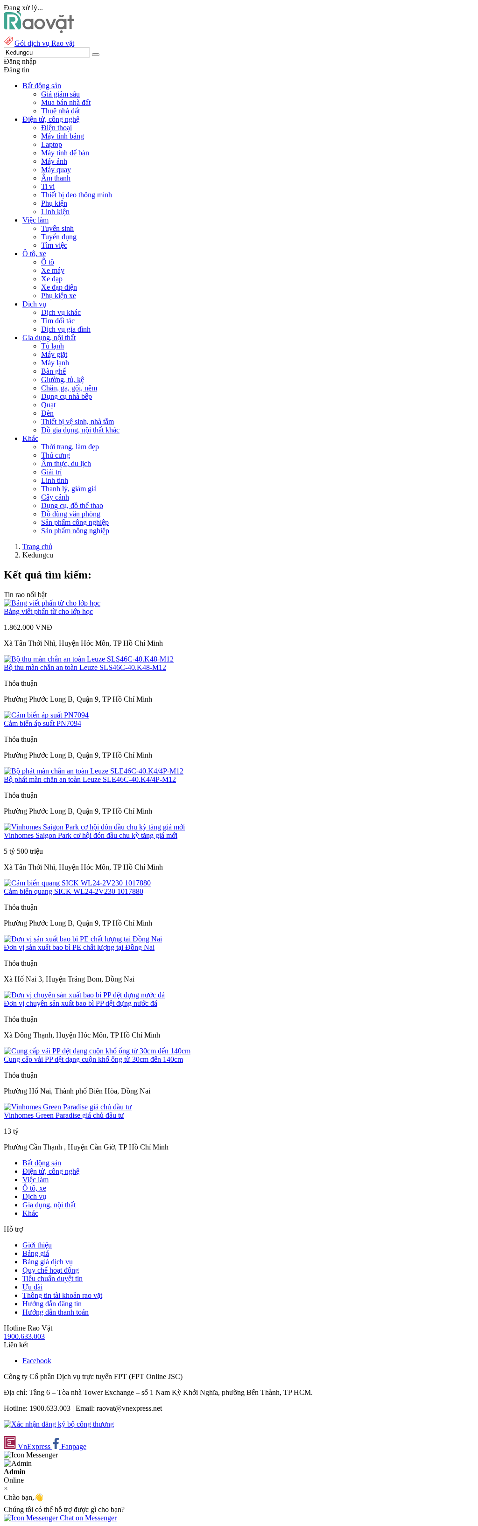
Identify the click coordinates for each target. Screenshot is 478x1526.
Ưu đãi (32, 1287)
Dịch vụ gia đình (66, 329)
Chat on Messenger (87, 1518)
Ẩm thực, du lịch (66, 463)
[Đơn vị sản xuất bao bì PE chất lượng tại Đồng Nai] (83, 939)
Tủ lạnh (52, 346)
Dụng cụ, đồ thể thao (72, 505)
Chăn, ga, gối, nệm (69, 388)
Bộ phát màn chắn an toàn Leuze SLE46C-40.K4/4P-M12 (90, 779)
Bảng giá (35, 1253)
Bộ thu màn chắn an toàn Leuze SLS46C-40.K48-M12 (85, 667)
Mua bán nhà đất (66, 102)
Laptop (51, 144)
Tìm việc (54, 245)
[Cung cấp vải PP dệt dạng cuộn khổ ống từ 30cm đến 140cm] (97, 1051)
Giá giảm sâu (60, 94)
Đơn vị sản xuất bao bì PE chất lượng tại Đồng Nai (79, 947)
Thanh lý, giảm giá (69, 489)
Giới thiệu (37, 1245)
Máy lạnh (55, 363)
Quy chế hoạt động (50, 1270)
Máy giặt (54, 354)
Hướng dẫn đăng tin (52, 1304)
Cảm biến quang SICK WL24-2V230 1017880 (73, 891)
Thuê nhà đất (60, 111)
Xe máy (52, 270)
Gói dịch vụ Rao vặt (44, 43)
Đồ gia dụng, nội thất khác (80, 430)
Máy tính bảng (62, 136)
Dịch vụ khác (61, 312)
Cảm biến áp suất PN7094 (42, 723)
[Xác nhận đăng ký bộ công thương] (59, 1424)
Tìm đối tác (58, 321)
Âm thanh (55, 178)
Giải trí (51, 472)
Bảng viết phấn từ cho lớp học (48, 611)
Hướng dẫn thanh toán (55, 1312)
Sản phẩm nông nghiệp (75, 531)
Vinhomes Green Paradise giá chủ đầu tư (64, 1115)
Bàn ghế (53, 371)
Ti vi (48, 186)
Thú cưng (55, 455)
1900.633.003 (24, 1336)
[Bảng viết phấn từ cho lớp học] (52, 603)
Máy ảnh (54, 161)
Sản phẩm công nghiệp (75, 522)
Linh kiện (55, 212)
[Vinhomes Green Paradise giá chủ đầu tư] (68, 1107)
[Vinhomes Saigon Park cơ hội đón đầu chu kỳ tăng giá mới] (94, 827)
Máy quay (56, 170)
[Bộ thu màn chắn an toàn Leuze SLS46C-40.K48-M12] (89, 659)
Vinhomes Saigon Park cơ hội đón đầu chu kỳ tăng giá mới (90, 835)
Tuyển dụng (59, 237)
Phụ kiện (54, 203)
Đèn (47, 413)
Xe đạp (52, 279)
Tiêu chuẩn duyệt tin (52, 1278)
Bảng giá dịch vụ (47, 1262)
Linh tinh (54, 480)
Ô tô (47, 262)
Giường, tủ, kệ (62, 379)
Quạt (48, 405)
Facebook (36, 1361)
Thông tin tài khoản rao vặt (62, 1295)
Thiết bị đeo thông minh (76, 195)
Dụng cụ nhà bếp (66, 396)
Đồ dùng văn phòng (70, 514)
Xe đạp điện (59, 287)
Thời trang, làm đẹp (70, 447)
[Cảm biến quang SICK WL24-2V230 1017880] (77, 883)
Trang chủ (37, 546)
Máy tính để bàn (65, 153)
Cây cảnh (55, 497)
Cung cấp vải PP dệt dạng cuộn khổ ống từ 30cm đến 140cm (93, 1059)
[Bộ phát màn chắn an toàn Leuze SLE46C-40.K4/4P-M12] (93, 771)
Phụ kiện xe (58, 296)
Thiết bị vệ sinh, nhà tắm (77, 421)
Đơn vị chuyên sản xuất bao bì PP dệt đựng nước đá (80, 1003)
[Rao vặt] (39, 31)
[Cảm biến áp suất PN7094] (46, 715)
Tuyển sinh (57, 228)
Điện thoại (56, 128)
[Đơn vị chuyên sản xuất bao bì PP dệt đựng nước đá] (84, 995)
